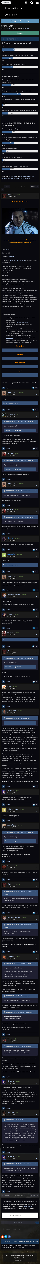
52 (3, 116)
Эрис (9, 866)
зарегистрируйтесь (25, 176)
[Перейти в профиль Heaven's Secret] (4, 595)
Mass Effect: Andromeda (17, 260)
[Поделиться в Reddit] (2, 1236)
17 (3, 162)
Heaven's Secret (13, 594)
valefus (10, 453)
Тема (7, 1256)
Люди (7, 249)
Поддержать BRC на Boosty (20, 21)
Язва (9, 686)
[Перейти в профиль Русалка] (4, 957)
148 (4, 96)
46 (3, 154)
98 (3, 52)
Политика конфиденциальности (22, 1256)
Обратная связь (19, 1258)
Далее (33, 186)
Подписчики (18, 1222)
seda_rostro (12, 392)
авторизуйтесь (28, 1206)
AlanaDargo (11, 825)
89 (3, 60)
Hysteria (10, 791)
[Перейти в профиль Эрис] (4, 867)
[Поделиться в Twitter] (5, 1236)
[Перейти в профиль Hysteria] (4, 792)
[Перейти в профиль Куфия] (4, 615)
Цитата (9, 388)
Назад (7, 186)
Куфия (9, 614)
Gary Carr (11, 256)
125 (4, 145)
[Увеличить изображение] (20, 220)
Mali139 (8, 28)
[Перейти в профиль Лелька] (4, 539)
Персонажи (25, 28)
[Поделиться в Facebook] (9, 1236)
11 (37, 1222)
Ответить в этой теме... (13, 1215)
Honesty (10, 1112)
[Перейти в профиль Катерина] (4, 415)
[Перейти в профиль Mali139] (4, 196)
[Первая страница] (2, 189)
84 (3, 171)
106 (4, 134)
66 (3, 87)
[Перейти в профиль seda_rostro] (4, 393)
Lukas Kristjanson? (22, 322)
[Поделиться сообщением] (36, 197)
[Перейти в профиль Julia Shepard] (4, 810)
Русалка (10, 956)
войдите (13, 176)
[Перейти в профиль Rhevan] (4, 1040)
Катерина (11, 414)
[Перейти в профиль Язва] (4, 687)
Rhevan (10, 1039)
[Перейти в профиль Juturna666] (4, 712)
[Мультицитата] (3, 388)
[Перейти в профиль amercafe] (4, 555)
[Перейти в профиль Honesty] (4, 1113)
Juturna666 (11, 711)
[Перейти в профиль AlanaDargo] (4, 826)
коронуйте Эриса (26, 891)
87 (3, 69)
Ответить (20, 33)
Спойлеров (9, 338)
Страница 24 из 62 (20, 187)
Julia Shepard (12, 809)
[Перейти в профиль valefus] (4, 454)
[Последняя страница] (37, 186)
